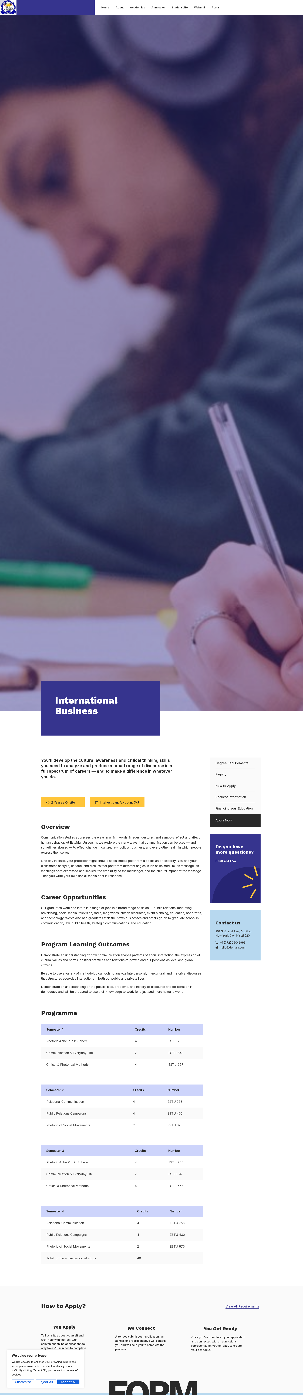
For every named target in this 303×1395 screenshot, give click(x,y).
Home (105, 7)
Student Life (180, 7)
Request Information (231, 797)
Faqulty (221, 774)
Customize (23, 1382)
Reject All (46, 1382)
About (120, 7)
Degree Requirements (232, 763)
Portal (216, 7)
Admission (158, 7)
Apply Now (224, 820)
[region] (45, 1369)
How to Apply (226, 786)
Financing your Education (234, 808)
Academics (137, 7)
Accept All (68, 1382)
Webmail (200, 7)
